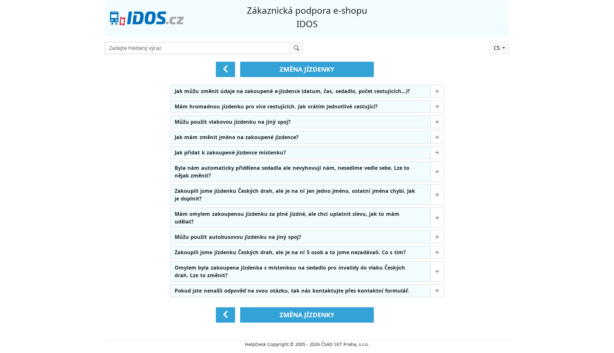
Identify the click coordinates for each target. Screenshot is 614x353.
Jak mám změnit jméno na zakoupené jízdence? (237, 137)
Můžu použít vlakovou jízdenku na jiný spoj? (233, 121)
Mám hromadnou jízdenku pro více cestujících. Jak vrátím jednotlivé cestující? (276, 106)
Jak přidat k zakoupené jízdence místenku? (230, 152)
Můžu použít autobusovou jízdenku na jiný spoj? (238, 236)
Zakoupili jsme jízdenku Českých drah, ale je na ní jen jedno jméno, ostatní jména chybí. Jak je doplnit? (295, 194)
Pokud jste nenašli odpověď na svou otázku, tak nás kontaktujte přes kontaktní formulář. (292, 290)
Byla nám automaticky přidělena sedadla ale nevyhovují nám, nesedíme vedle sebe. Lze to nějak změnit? (292, 171)
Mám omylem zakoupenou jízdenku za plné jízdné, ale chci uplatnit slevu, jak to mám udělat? (287, 217)
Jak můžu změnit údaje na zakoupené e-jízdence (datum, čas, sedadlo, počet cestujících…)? (292, 91)
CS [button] (497, 47)
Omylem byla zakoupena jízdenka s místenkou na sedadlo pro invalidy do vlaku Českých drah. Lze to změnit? (290, 271)
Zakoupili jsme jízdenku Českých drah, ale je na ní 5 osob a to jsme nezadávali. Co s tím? (290, 252)
